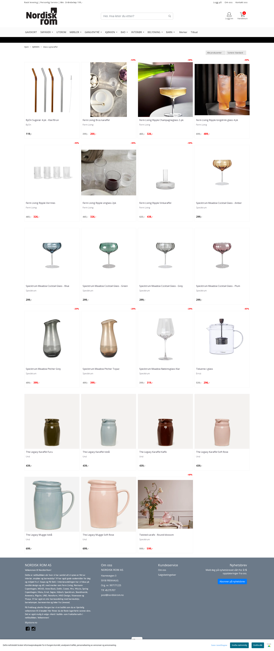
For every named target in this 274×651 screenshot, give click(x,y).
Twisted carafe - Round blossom (156, 534)
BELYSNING (154, 32)
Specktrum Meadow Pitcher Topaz (101, 368)
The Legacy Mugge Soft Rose (98, 534)
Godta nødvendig (239, 645)
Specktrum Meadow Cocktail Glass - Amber (219, 203)
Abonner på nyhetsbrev (232, 581)
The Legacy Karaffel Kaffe (153, 451)
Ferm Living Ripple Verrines (40, 203)
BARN (169, 32)
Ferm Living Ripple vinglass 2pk (99, 203)
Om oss (229, 2)
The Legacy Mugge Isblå (39, 534)
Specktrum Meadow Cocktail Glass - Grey (161, 286)
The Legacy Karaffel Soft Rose (212, 451)
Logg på (217, 2)
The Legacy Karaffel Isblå (96, 451)
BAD (123, 32)
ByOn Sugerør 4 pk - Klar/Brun (42, 120)
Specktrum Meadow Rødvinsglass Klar (159, 368)
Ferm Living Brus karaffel (96, 120)
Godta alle (257, 645)
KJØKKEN (110, 32)
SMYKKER (45, 32)
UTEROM (61, 32)
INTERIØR (136, 32)
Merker (183, 32)
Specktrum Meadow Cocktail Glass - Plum (218, 286)
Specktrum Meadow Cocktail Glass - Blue (47, 286)
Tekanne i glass (204, 368)
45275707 (110, 590)
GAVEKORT (31, 32)
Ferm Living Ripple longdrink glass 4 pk (217, 120)
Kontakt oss (242, 2)
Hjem (26, 47)
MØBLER (75, 32)
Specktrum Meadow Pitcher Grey (43, 368)
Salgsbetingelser (167, 574)
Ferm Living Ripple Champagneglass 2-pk (161, 120)
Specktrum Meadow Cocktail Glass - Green (105, 286)
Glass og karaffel (50, 47)
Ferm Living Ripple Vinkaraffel (155, 203)
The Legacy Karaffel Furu (39, 451)
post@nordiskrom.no (112, 595)
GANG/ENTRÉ (92, 32)
